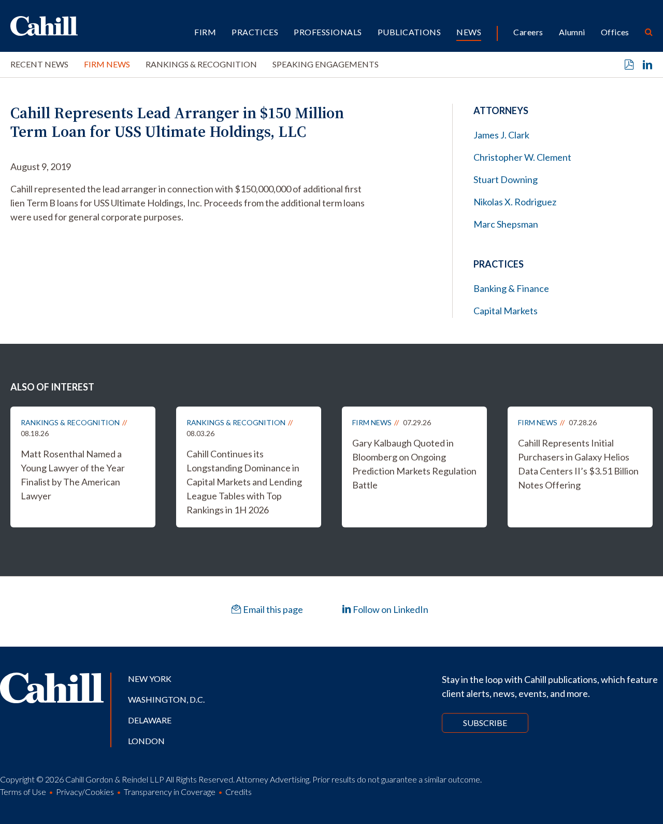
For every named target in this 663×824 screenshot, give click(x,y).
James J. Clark (501, 135)
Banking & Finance (511, 288)
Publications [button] (409, 32)
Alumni (572, 32)
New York (149, 678)
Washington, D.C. (166, 699)
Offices (615, 32)
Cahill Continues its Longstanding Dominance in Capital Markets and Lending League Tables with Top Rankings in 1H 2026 (244, 481)
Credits (238, 792)
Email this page (272, 609)
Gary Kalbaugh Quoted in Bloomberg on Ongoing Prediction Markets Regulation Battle (414, 464)
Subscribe (485, 723)
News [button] (468, 32)
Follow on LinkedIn (389, 609)
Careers (528, 32)
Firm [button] (205, 32)
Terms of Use (23, 792)
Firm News (107, 64)
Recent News (39, 64)
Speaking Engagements (325, 64)
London (146, 741)
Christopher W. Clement (522, 157)
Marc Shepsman (505, 224)
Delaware (149, 720)
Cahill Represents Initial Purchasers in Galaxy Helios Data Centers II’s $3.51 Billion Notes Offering (578, 464)
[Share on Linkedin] (647, 65)
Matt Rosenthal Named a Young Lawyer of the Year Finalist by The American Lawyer (73, 474)
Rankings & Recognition (201, 64)
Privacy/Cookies (85, 792)
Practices (255, 32)
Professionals (328, 32)
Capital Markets (505, 310)
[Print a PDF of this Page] (629, 65)
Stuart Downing (505, 179)
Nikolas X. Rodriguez (514, 201)
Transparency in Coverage (169, 792)
